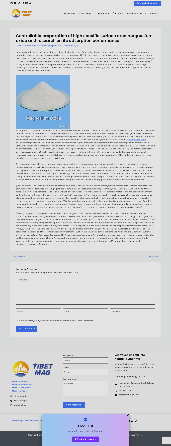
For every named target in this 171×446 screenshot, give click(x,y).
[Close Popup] (127, 415)
